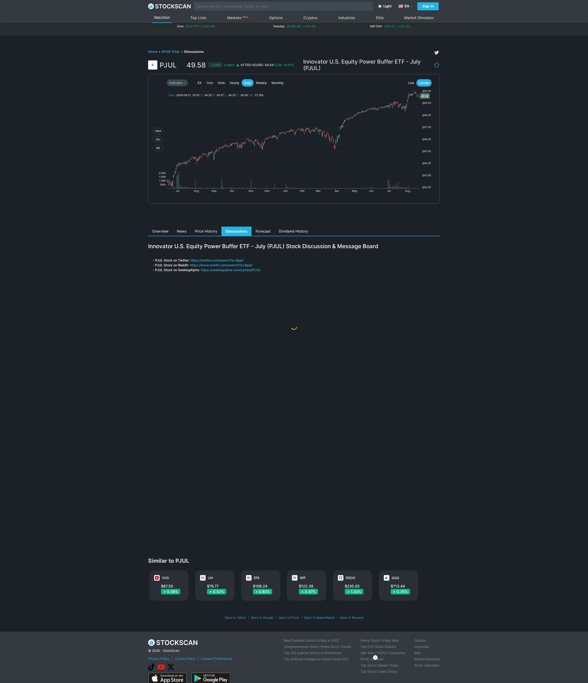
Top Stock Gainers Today (380, 665)
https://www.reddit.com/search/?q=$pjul (221, 265)
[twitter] (436, 52)
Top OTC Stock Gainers (378, 647)
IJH (210, 578)
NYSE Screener (372, 659)
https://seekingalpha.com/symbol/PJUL (231, 270)
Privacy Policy (158, 659)
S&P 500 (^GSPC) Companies (383, 653)
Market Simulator (419, 17)
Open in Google (262, 617)
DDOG (350, 578)
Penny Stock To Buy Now (380, 640)
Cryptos (310, 17)
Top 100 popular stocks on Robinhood (312, 653)
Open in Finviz (288, 617)
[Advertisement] (294, 216)
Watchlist (162, 17)
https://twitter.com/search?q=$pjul (216, 260)
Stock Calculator (426, 665)
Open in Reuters (351, 617)
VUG (165, 578)
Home (153, 51)
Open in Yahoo (235, 617)
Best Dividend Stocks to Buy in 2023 (311, 640)
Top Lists (198, 17)
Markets (237, 17)
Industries (346, 17)
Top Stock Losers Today (379, 671)
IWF (303, 578)
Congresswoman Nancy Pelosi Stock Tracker (317, 647)
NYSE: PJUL (171, 51)
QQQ (395, 578)
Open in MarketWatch (319, 617)
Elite (380, 17)
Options (276, 17)
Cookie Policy (185, 659)
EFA (257, 578)
